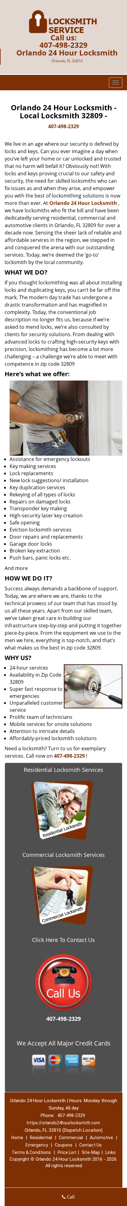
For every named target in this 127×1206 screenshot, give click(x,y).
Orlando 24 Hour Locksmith (83, 203)
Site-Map (91, 1152)
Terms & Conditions (31, 1152)
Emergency (37, 1145)
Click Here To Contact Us (63, 939)
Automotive (101, 1137)
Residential (41, 1137)
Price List (67, 1152)
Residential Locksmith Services (63, 769)
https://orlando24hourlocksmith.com (63, 1122)
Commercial (71, 1137)
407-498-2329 (63, 45)
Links (110, 1152)
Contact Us (90, 1145)
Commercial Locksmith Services (64, 854)
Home (17, 1137)
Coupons (63, 1145)
